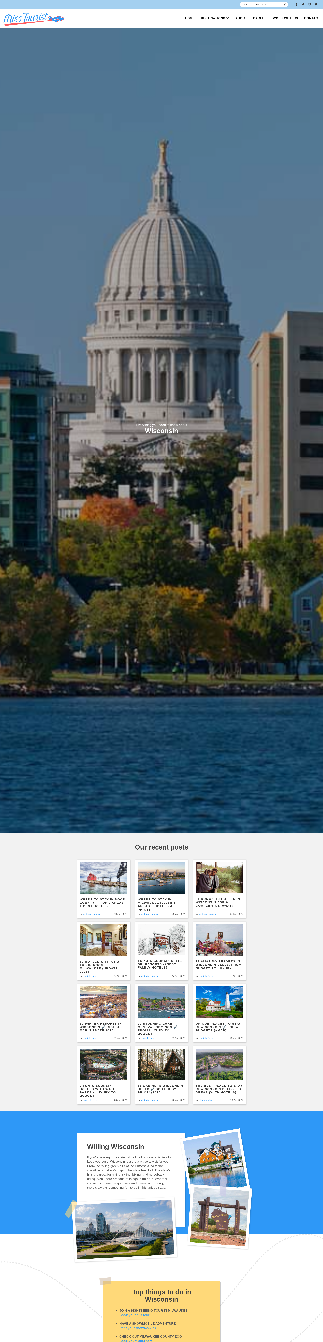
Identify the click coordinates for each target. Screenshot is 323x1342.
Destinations (213, 18)
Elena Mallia (205, 1100)
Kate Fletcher (90, 1100)
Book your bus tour (134, 1315)
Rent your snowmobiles (137, 1328)
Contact (312, 18)
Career (260, 18)
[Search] (285, 4)
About (241, 18)
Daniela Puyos (90, 976)
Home (190, 18)
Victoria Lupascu (92, 914)
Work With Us (285, 18)
